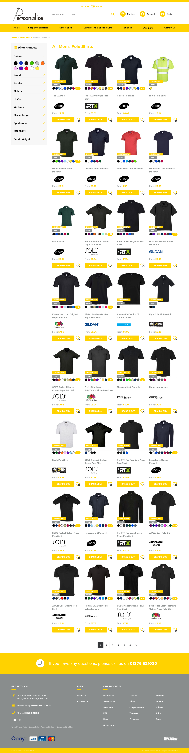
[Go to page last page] (136, 645)
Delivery (52, 727)
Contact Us (82, 701)
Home (14, 37)
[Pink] (16, 68)
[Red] (26, 68)
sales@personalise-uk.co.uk (37, 705)
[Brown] (26, 63)
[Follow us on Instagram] (20, 720)
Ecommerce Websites (150, 750)
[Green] (32, 63)
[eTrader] (171, 739)
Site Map (69, 727)
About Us (81, 695)
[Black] (16, 63)
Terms (13, 727)
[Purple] (21, 68)
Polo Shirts (25, 37)
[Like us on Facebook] (15, 720)
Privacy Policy (22, 727)
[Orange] (43, 63)
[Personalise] (28, 14)
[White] (32, 68)
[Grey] (37, 63)
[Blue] (21, 63)
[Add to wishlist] (78, 119)
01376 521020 (143, 663)
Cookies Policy (34, 727)
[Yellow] (37, 68)
